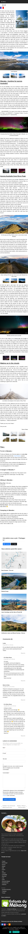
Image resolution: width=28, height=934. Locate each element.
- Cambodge (4, 874)
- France (3, 869)
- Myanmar (3, 876)
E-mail (4, 753)
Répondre (23, 653)
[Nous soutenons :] (14, 903)
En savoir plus (16, 932)
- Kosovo (3, 864)
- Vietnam (3, 872)
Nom (4, 747)
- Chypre (3, 861)
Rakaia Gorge (4, 591)
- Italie (2, 867)
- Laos (2, 877)
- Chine (3, 879)
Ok (10, 932)
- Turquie (3, 892)
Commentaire (6, 772)
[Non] (26, 929)
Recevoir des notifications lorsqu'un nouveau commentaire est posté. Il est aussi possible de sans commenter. (13, 794)
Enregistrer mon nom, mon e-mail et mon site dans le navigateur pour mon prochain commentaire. (13, 768)
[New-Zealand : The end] (14, 560)
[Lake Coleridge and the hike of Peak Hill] (14, 602)
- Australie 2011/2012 (6, 889)
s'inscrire (5, 795)
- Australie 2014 (4, 882)
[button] (3, 1)
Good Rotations (17, 455)
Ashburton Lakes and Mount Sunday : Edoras (13, 633)
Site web (5, 758)
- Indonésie (3, 884)
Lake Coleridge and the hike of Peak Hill (11, 612)
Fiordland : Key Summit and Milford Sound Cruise (8, 806)
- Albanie (3, 866)
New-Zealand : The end (7, 570)
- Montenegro (4, 862)
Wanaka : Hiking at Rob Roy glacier (21, 806)
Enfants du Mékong (12, 909)
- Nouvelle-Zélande (5, 881)
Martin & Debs (6, 685)
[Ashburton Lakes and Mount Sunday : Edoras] (14, 623)
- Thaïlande (3, 891)
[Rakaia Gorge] (14, 581)
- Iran (2, 871)
